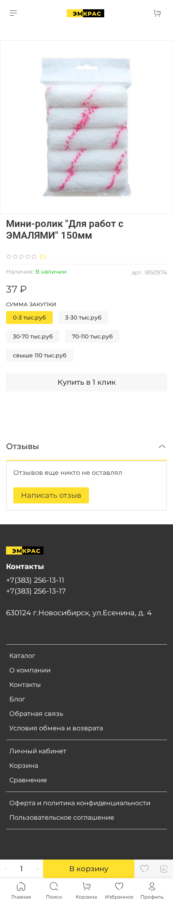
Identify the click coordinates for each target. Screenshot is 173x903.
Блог (17, 699)
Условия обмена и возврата (56, 728)
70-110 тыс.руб (92, 336)
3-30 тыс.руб (83, 317)
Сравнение (28, 780)
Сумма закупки (31, 304)
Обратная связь (36, 713)
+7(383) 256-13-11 (35, 580)
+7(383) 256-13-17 (36, 591)
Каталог (22, 656)
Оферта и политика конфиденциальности (79, 803)
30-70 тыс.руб (33, 336)
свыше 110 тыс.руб (39, 355)
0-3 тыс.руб (29, 317)
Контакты (25, 685)
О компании (30, 670)
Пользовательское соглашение (61, 817)
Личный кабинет (37, 751)
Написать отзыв (51, 495)
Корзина (23, 765)
